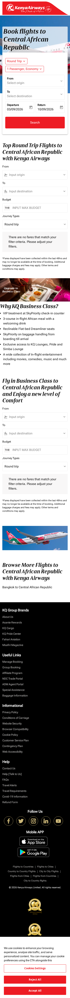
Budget (6, 199)
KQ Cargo (8, 628)
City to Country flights (35, 880)
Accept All (35, 990)
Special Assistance (13, 689)
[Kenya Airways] (8, 821)
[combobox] (36, 175)
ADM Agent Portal (12, 684)
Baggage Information (15, 695)
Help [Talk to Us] (12, 774)
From (10, 78)
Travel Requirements (14, 790)
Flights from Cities (19, 876)
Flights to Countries (23, 866)
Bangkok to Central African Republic (27, 587)
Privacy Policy (10, 712)
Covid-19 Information (15, 796)
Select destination (19, 96)
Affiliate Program (12, 673)
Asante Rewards (12, 622)
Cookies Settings (35, 968)
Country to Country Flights (22, 871)
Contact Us (8, 768)
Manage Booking (12, 661)
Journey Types (10, 216)
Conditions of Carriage (15, 717)
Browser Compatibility (15, 729)
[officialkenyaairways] (33, 821)
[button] (24, 69)
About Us (7, 616)
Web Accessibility (12, 751)
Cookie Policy (10, 734)
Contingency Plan (12, 746)
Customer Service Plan (15, 740)
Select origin (15, 83)
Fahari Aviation (11, 639)
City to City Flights (49, 871)
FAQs (5, 779)
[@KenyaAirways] (21, 821)
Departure (13, 104)
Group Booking (11, 667)
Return (42, 104)
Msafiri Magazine (12, 645)
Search (35, 122)
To (8, 91)
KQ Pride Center (11, 633)
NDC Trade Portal (12, 678)
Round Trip (14, 61)
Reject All (35, 979)
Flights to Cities (45, 866)
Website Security (12, 723)
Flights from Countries (44, 876)
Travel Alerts (9, 785)
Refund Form (10, 802)
